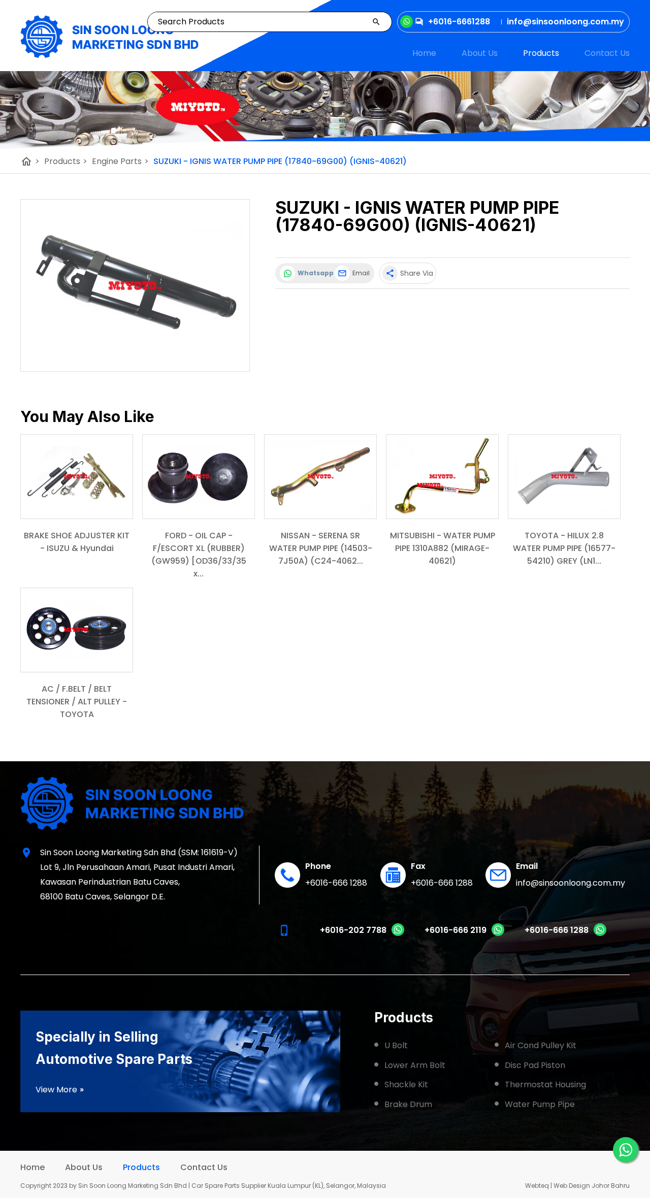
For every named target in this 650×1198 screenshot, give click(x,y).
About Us (480, 53)
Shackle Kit (406, 1084)
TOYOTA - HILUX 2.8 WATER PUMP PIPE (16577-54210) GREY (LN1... (564, 548)
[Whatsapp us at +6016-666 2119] (498, 934)
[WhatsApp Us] (625, 1149)
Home (424, 53)
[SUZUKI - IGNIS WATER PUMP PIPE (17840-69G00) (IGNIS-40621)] (135, 285)
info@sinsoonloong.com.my (570, 883)
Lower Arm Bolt (414, 1065)
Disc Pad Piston (535, 1065)
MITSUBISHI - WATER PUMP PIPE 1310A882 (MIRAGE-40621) (442, 548)
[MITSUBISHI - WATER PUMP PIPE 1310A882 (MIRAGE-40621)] (442, 477)
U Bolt (396, 1045)
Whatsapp (314, 273)
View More (60, 1089)
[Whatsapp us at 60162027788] (398, 934)
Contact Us (607, 53)
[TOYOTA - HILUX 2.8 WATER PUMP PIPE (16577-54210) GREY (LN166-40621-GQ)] (564, 477)
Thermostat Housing (545, 1084)
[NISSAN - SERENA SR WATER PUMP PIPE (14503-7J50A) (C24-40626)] (320, 477)
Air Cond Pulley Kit (540, 1045)
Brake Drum (408, 1104)
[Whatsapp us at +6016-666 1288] (600, 934)
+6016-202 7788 (353, 930)
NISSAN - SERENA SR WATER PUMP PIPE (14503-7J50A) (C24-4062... (320, 548)
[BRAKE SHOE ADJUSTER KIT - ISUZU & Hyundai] (77, 477)
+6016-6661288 (459, 21)
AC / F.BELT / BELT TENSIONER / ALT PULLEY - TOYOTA (76, 701)
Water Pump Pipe (540, 1104)
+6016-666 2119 (455, 930)
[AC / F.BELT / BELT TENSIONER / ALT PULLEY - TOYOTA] (77, 630)
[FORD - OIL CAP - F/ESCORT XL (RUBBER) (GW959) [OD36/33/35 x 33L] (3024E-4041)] (198, 477)
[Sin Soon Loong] (109, 36)
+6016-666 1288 (336, 883)
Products (541, 53)
